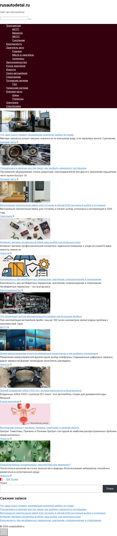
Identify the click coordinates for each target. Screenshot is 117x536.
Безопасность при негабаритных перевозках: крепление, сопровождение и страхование (50, 520)
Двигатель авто (15, 47)
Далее (14, 479)
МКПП (16, 36)
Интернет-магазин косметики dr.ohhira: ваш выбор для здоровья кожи (40, 516)
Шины (15, 95)
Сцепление (18, 40)
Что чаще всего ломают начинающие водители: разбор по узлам (37, 505)
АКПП (15, 29)
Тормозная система (17, 87)
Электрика (12, 102)
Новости (11, 69)
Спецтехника (13, 106)
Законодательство (16, 62)
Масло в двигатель (23, 55)
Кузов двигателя (15, 66)
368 (8, 479)
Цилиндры (18, 58)
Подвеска (17, 98)
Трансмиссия (13, 25)
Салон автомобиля (16, 73)
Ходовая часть (14, 91)
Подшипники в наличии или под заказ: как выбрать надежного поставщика (43, 509)
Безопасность (14, 44)
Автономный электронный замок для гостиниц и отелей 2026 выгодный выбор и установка (53, 513)
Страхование (13, 77)
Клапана (17, 51)
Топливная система (17, 80)
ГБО (14, 84)
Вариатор (17, 33)
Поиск (3, 483)
